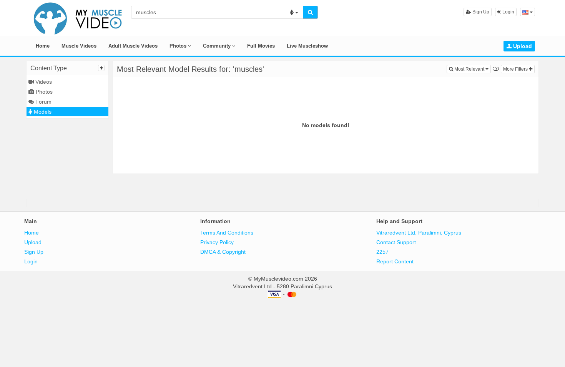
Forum (43, 102)
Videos (43, 82)
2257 (382, 252)
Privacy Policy (217, 242)
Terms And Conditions (226, 233)
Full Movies (261, 46)
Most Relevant (472, 69)
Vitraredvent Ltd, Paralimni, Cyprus (418, 233)
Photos (179, 46)
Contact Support (396, 242)
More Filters (516, 69)
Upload (522, 46)
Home (43, 46)
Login (507, 12)
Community (217, 46)
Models (42, 112)
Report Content (395, 261)
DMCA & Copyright (223, 252)
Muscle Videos (78, 46)
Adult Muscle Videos (133, 46)
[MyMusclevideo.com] (78, 18)
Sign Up (480, 12)
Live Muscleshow (307, 46)
